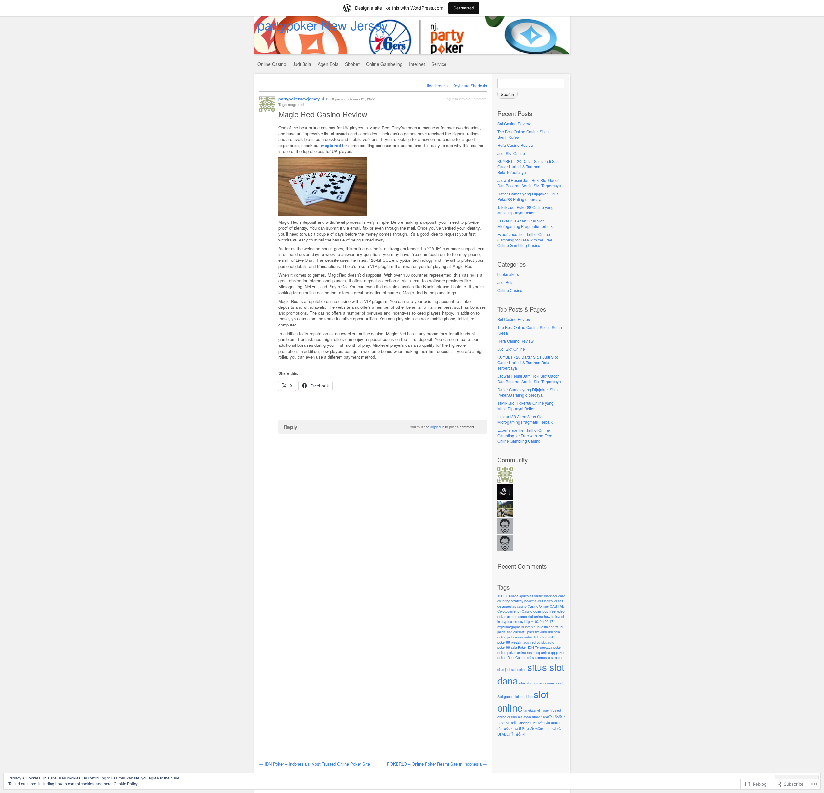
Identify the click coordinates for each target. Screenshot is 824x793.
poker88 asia (507, 647)
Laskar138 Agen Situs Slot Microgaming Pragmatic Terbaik (525, 223)
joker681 (519, 631)
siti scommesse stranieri (545, 657)
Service (438, 64)
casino (522, 606)
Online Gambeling (384, 64)
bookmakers (508, 274)
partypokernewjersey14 (301, 99)
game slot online (530, 616)
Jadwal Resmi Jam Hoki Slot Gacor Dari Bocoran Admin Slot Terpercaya (529, 182)
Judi (543, 631)
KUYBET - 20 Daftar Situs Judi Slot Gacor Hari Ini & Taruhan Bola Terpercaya (527, 362)
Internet (417, 64)
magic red (528, 642)
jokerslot (533, 631)
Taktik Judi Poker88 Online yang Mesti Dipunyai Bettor (525, 209)
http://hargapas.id (510, 626)
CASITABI (557, 606)
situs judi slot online (511, 669)
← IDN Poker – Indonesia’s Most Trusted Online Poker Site (314, 764)
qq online (543, 652)
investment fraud (550, 626)
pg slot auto (545, 642)
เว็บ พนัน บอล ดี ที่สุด (513, 728)
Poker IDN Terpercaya (535, 647)
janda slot (504, 631)
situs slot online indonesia (538, 683)
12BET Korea (507, 595)
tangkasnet (531, 710)
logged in (437, 426)
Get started (464, 7)
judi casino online (520, 637)
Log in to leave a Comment (465, 98)
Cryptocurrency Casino (514, 611)
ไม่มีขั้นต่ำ (519, 734)
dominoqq (540, 611)
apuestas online (531, 595)
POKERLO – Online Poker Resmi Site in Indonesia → (437, 764)
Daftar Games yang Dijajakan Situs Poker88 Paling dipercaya (527, 196)
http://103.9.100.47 (538, 621)
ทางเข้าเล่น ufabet (547, 722)
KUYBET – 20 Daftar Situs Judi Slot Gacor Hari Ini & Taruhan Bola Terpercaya (528, 166)
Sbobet (352, 64)
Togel (545, 710)
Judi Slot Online (511, 153)
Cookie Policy (126, 783)
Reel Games (516, 657)
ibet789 (530, 626)
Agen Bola (328, 64)
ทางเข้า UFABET (519, 722)
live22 (515, 642)
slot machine (523, 696)
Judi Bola (302, 64)
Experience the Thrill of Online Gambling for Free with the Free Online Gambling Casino (524, 239)
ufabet (537, 716)
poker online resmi (521, 652)
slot (560, 683)
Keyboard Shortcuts (470, 85)
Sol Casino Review (514, 123)
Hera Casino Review (515, 145)
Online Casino (272, 64)
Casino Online (538, 606)
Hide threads (436, 85)
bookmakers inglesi (538, 601)
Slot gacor (505, 696)
